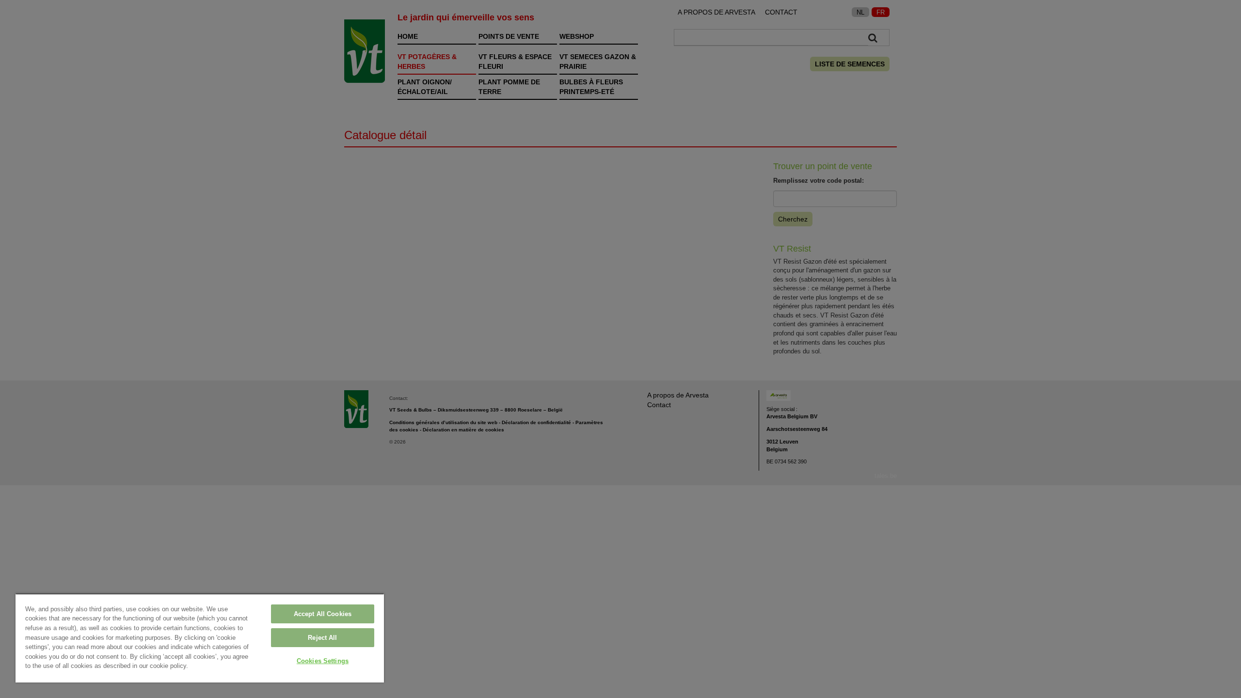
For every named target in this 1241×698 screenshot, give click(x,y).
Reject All (322, 637)
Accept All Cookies (322, 614)
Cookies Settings (323, 661)
